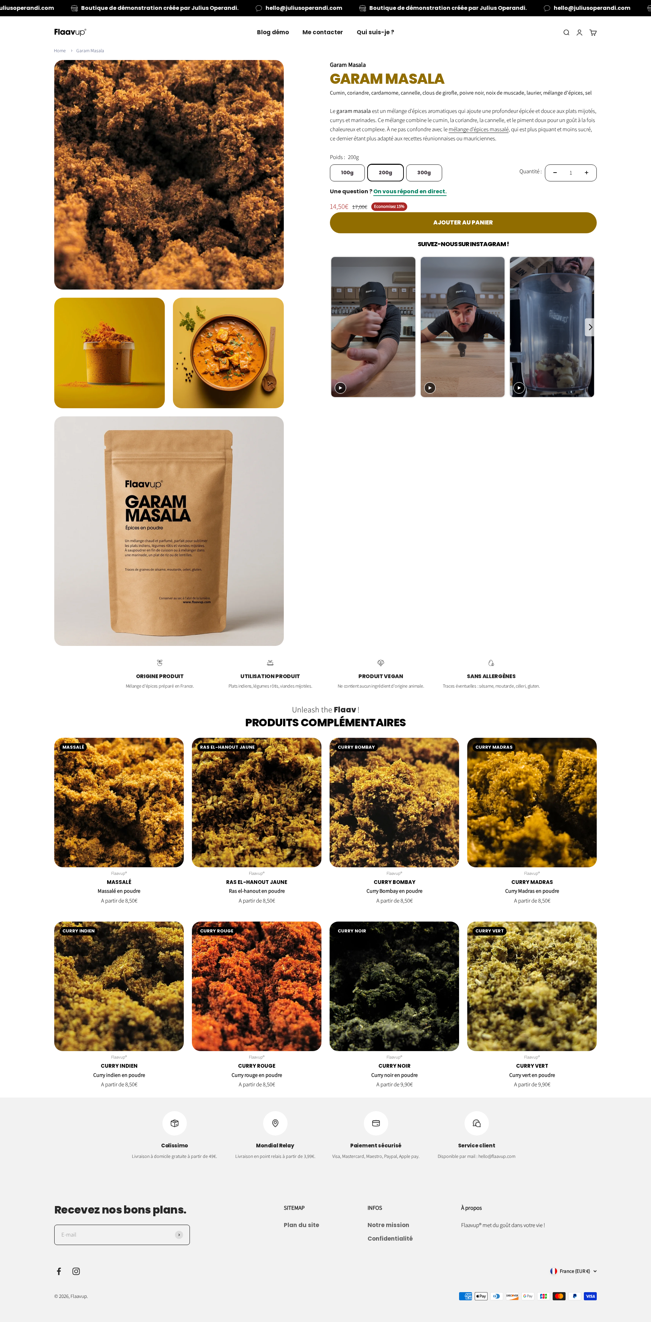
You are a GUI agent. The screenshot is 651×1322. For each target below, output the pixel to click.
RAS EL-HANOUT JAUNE (256, 882)
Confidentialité (390, 1239)
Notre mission (388, 1225)
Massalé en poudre (119, 890)
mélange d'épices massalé (479, 129)
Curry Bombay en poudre (394, 890)
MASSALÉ (119, 882)
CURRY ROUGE (256, 1065)
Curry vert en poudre (532, 1075)
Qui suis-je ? (375, 32)
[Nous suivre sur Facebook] (58, 1271)
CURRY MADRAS (532, 882)
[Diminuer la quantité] (555, 172)
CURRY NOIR (394, 1065)
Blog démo (273, 32)
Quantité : (530, 171)
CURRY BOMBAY (394, 882)
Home (60, 50)
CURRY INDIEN (119, 1065)
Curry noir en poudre (394, 1075)
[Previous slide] (336, 327)
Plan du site (301, 1225)
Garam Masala (90, 50)
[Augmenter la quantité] (586, 172)
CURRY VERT (532, 1065)
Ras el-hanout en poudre (257, 890)
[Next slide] (591, 327)
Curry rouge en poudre (257, 1075)
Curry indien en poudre (119, 1075)
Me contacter (322, 32)
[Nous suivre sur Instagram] (76, 1271)
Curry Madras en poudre (532, 890)
